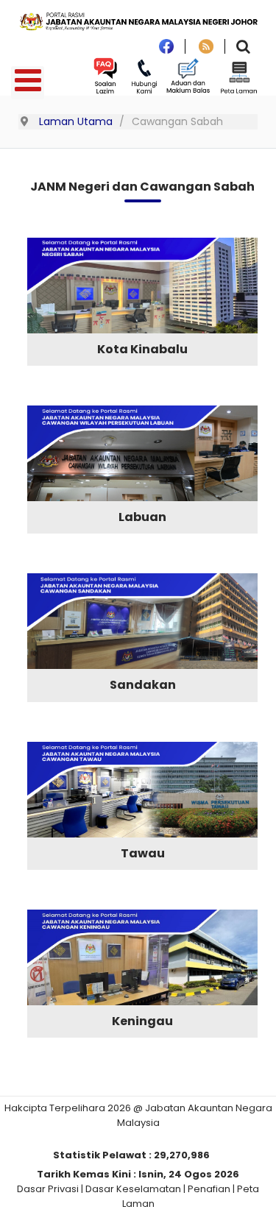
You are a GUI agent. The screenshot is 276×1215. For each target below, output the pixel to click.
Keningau (142, 1021)
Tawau (143, 853)
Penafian (209, 1189)
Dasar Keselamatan (133, 1189)
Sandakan (143, 684)
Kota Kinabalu (142, 349)
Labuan (142, 517)
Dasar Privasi (48, 1189)
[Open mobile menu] (27, 82)
